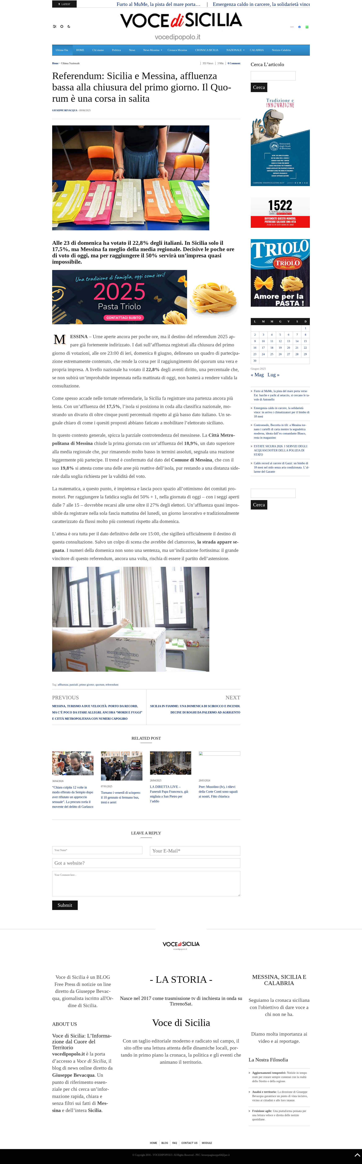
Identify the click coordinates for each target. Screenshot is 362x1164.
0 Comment (234, 63)
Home (55, 63)
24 (263, 354)
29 (305, 354)
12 (280, 341)
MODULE (207, 1143)
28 (297, 354)
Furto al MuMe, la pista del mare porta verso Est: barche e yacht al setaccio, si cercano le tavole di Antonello (282, 395)
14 (297, 341)
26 (280, 354)
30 (254, 360)
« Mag (257, 374)
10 (263, 341)
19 (280, 347)
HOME (153, 1143)
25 (271, 354)
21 (297, 347)
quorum (100, 684)
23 (254, 354)
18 (271, 347)
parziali (74, 684)
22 (305, 347)
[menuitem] (62, 50)
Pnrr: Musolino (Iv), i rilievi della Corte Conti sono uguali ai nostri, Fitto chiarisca (218, 791)
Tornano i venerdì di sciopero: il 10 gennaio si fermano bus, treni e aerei (121, 797)
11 (271, 341)
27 (288, 354)
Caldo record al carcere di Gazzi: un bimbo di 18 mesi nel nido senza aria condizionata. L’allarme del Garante (281, 467)
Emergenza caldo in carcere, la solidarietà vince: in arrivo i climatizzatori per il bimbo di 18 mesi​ (281, 412)
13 (288, 341)
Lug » (273, 374)
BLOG (165, 1143)
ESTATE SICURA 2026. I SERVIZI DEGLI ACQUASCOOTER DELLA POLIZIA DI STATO (280, 450)
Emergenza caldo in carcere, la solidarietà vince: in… (268, 4)
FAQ (174, 1143)
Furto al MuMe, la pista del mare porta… (159, 4)
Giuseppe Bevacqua (64, 110)
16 (254, 347)
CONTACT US (189, 1143)
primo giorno (86, 684)
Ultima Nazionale (70, 63)
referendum (112, 684)
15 (305, 341)
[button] (56, 26)
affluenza (63, 684)
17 (263, 347)
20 (288, 347)
